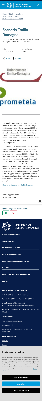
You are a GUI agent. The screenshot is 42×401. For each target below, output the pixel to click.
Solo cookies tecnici (21, 377)
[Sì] (5, 213)
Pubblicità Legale (8, 325)
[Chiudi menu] (34, 4)
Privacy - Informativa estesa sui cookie (16, 274)
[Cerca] (38, 5)
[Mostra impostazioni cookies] (40, 200)
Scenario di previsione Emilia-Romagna (18, 185)
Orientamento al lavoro (11, 248)
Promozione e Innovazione (11, 254)
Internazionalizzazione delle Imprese (15, 261)
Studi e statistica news (10, 16)
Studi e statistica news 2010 (12, 19)
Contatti (5, 341)
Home (4, 14)
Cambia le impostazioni (21, 390)
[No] (13, 213)
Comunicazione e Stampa (11, 234)
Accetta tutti (21, 384)
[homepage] (22, 5)
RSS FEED (5, 281)
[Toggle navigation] (3, 5)
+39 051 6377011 (11, 299)
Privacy (4, 345)
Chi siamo (5, 268)
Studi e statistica (15, 14)
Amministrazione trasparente (12, 321)
